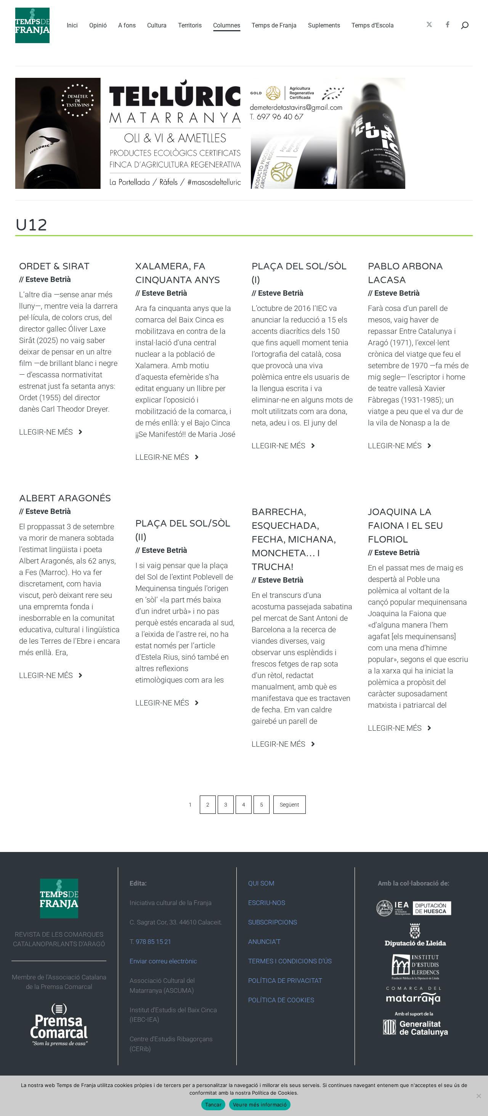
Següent (289, 805)
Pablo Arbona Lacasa (405, 273)
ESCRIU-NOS (266, 903)
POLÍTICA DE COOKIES (281, 1000)
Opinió (98, 25)
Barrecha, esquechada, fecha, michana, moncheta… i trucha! (294, 540)
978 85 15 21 (153, 941)
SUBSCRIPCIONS (272, 922)
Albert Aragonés (65, 498)
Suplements (324, 25)
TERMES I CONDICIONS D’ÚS (290, 961)
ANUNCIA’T (264, 941)
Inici (72, 25)
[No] (478, 1096)
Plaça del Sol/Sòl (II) (182, 530)
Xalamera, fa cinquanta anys (177, 273)
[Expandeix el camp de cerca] (465, 25)
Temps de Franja (274, 25)
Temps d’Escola (373, 25)
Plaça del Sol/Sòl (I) (299, 273)
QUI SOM (261, 883)
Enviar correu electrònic (163, 961)
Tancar (213, 1105)
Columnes (226, 25)
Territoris (190, 25)
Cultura (157, 25)
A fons (127, 25)
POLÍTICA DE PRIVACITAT (285, 980)
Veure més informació (260, 1105)
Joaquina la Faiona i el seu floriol (405, 526)
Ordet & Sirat (54, 266)
